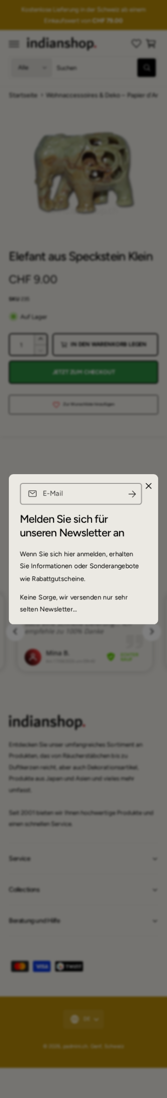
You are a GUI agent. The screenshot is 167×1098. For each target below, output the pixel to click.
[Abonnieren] (132, 494)
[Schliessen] (148, 486)
